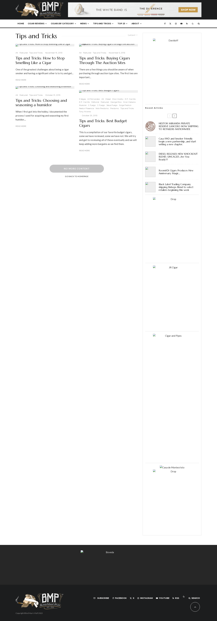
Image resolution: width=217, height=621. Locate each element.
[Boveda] (108, 552)
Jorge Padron (125, 105)
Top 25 (121, 23)
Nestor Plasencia (86, 108)
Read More (21, 80)
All (17, 53)
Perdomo (114, 108)
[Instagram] (176, 24)
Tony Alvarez (85, 111)
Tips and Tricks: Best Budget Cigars (103, 123)
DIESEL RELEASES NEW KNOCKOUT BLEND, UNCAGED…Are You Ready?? (178, 156)
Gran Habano (129, 102)
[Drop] (172, 199)
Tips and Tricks (102, 23)
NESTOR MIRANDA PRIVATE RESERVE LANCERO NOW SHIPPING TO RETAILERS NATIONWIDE (179, 126)
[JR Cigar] (172, 267)
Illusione (82, 105)
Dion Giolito (117, 99)
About (135, 23)
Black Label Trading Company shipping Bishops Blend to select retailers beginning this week (176, 187)
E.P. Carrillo (130, 99)
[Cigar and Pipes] (172, 335)
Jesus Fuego (111, 105)
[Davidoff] (134, 4)
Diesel (108, 99)
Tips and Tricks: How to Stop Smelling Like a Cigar (40, 60)
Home (20, 23)
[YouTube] (181, 24)
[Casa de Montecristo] (172, 467)
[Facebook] (165, 24)
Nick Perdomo (102, 108)
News (83, 23)
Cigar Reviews (36, 23)
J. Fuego (92, 105)
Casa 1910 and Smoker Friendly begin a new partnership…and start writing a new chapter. (177, 141)
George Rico (116, 102)
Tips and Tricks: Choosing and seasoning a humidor (41, 102)
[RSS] (187, 24)
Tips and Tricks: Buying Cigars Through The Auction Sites (104, 60)
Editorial (95, 102)
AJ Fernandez (93, 99)
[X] (170, 24)
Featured (24, 53)
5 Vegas (82, 99)
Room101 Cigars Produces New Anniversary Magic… (176, 172)
